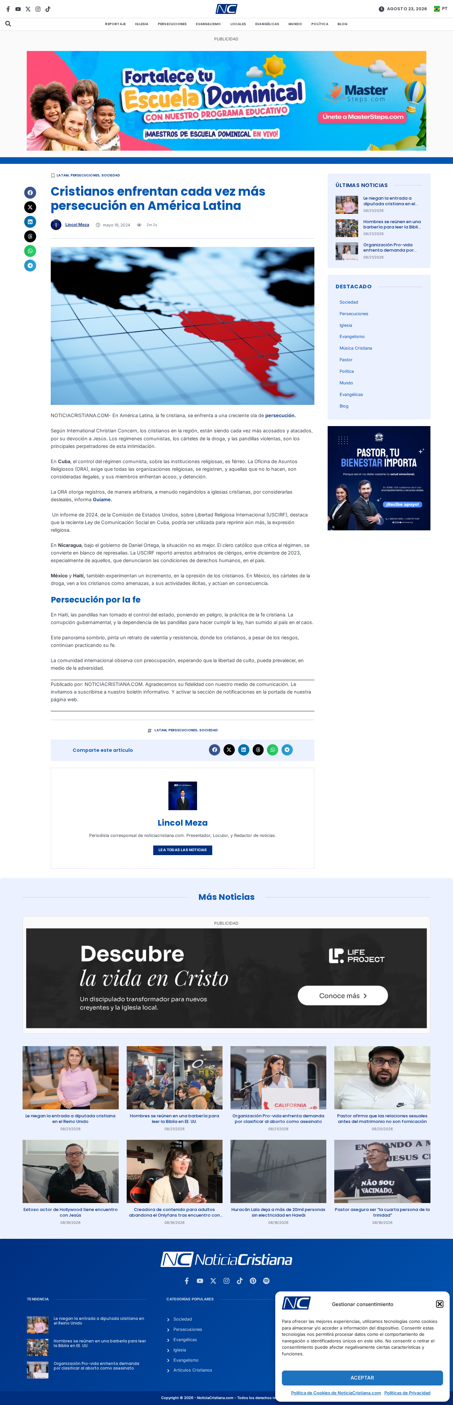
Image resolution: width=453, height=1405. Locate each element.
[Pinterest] (253, 1281)
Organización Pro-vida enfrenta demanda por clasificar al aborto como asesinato (391, 253)
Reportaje (115, 24)
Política (319, 24)
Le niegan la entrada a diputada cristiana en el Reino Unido (389, 203)
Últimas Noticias (362, 185)
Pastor (346, 359)
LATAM (63, 175)
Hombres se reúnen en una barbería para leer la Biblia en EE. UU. (392, 227)
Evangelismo (208, 24)
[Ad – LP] (226, 1026)
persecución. (280, 415)
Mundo (295, 24)
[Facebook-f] (8, 9)
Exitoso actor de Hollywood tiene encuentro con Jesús (71, 1212)
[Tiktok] (48, 9)
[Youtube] (18, 9)
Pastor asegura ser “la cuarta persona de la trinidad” (382, 1212)
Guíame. (102, 499)
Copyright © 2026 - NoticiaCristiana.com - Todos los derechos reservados (226, 1398)
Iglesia (141, 24)
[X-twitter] (28, 9)
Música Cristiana (356, 348)
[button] (439, 1304)
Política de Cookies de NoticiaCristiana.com (336, 1392)
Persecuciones (172, 24)
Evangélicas (267, 24)
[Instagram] (38, 9)
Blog (343, 24)
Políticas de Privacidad (407, 1392)
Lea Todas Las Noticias (183, 850)
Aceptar (362, 1378)
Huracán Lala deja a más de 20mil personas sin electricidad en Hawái (278, 1212)
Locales (238, 24)
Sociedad (110, 175)
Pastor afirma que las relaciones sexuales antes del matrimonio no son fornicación (382, 1118)
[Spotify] (266, 1281)
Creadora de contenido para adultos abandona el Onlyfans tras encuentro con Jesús (174, 1215)
